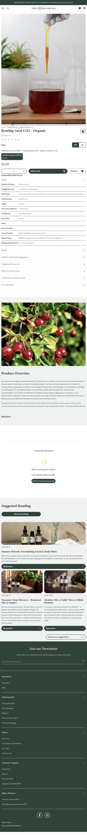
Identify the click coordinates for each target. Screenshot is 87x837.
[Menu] (2, 8)
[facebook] (39, 815)
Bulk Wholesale (7, 708)
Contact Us (6, 769)
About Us (5, 739)
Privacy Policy (7, 822)
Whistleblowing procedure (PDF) (14, 804)
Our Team (5, 748)
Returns (5, 774)
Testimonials (6, 753)
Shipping (5, 713)
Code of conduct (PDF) (10, 799)
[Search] (7, 8)
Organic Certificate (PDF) (11, 784)
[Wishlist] (79, 8)
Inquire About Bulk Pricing (11, 175)
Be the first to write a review (44, 481)
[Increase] (22, 171)
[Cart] (84, 8)
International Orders (10, 718)
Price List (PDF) (7, 779)
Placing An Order (8, 703)
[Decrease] (3, 171)
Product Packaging (9, 723)
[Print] (83, 131)
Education (6, 683)
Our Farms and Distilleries (11, 743)
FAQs (4, 688)
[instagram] (47, 815)
